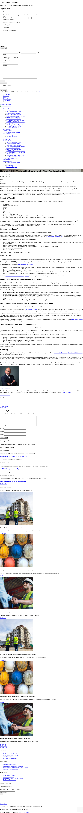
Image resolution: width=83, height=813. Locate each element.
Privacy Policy (3, 804)
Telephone (6, 27)
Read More (3, 533)
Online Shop (6, 133)
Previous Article (4, 406)
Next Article (3, 407)
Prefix (4, 18)
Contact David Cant (5, 395)
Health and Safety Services (13, 113)
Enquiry (5, 65)
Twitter (63, 392)
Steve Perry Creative (24, 812)
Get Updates (6, 129)
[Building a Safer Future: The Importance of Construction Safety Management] (16, 566)
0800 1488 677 (7, 94)
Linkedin (70, 392)
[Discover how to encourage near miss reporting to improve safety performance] (16, 524)
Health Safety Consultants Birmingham (13, 778)
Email (5, 54)
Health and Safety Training (13, 132)
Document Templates (11, 136)
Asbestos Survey (7, 756)
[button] (2, 484)
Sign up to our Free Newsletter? (11, 22)
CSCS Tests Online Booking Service (15, 120)
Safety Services (7, 110)
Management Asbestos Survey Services (13, 766)
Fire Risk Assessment (8, 777)
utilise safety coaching (77, 319)
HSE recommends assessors (25, 264)
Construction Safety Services (13, 119)
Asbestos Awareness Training (10, 769)
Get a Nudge (4, 82)
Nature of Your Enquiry (9, 30)
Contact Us (3, 48)
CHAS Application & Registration (15, 124)
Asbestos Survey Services (9, 764)
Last (30, 18)
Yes (9, 24)
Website (2, 434)
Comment (3, 425)
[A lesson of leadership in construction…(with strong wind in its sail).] (16, 609)
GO (1, 794)
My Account (6, 100)
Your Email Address (8, 19)
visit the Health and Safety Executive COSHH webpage (68, 353)
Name (5, 16)
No (9, 26)
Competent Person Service (13, 117)
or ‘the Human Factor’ (31, 309)
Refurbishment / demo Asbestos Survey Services (15, 767)
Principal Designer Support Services (15, 116)
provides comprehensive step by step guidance (17, 276)
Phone (4, 62)
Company (5, 11)
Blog (4, 97)
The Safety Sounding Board (13, 111)
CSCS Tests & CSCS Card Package (15, 122)
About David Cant (4, 388)
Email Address (7, 85)
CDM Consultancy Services (13, 114)
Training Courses (7, 130)
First (12, 18)
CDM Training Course (9, 775)
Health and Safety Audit (12, 127)
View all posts (3, 747)
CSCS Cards (9, 123)
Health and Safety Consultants (11, 754)
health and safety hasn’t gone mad (54, 236)
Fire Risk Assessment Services (14, 126)
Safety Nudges (7, 99)
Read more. (42, 91)
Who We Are (6, 108)
